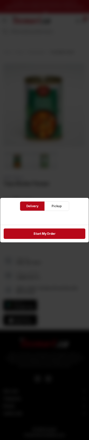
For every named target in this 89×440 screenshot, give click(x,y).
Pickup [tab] (57, 206)
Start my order (44, 233)
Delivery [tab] (32, 206)
